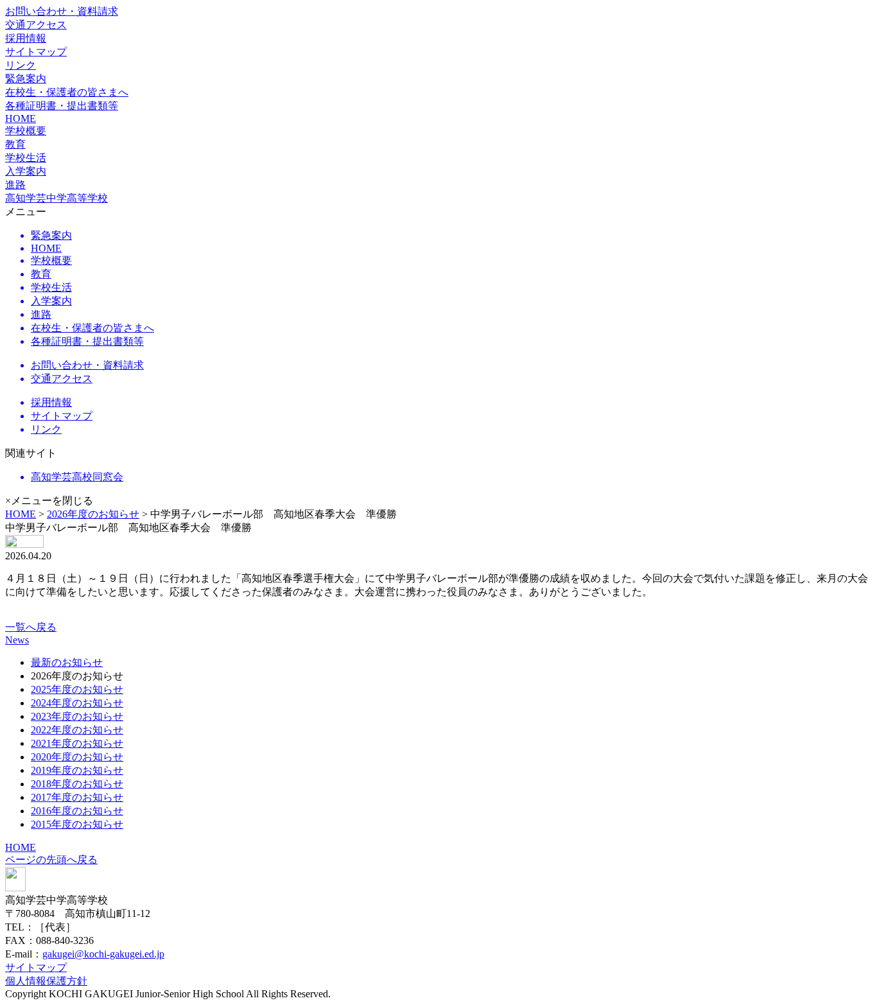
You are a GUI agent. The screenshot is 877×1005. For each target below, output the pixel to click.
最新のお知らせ (67, 662)
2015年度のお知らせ (77, 824)
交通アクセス (36, 24)
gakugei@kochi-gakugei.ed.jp (103, 953)
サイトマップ (36, 51)
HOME (20, 118)
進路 (15, 184)
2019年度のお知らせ (77, 770)
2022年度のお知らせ (77, 729)
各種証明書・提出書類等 (61, 105)
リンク (20, 65)
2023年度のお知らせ (77, 716)
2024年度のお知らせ (77, 702)
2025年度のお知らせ (77, 689)
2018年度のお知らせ (77, 783)
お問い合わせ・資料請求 (61, 11)
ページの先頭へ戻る (51, 859)
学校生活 (25, 157)
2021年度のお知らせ (77, 743)
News (17, 639)
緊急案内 (25, 78)
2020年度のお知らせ (77, 756)
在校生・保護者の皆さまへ (66, 92)
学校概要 (25, 130)
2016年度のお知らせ (77, 810)
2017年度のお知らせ (77, 797)
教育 (15, 144)
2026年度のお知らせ (93, 514)
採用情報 (25, 38)
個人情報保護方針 (46, 980)
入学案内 (25, 171)
